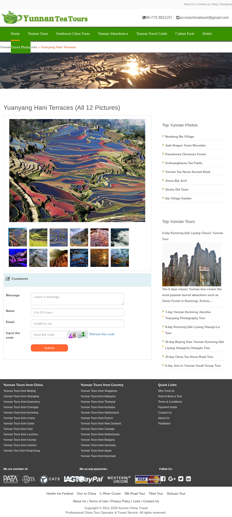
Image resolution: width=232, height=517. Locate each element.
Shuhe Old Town (176, 189)
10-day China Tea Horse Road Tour (189, 357)
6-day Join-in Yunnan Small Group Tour (193, 365)
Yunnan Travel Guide (151, 34)
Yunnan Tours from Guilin (18, 423)
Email (10, 322)
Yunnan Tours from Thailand (98, 401)
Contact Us (151, 501)
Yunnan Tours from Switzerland (100, 412)
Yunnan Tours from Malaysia (98, 396)
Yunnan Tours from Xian (18, 429)
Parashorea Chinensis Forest (185, 154)
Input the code (13, 335)
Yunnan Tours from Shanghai (21, 396)
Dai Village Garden (178, 198)
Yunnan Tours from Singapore (99, 391)
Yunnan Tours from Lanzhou (20, 434)
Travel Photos (21, 47)
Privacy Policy (120, 501)
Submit (49, 348)
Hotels (207, 34)
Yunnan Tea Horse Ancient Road (187, 172)
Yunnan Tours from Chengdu (21, 407)
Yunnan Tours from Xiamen (20, 445)
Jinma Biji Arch (176, 180)
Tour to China (86, 493)
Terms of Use (98, 501)
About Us (189, 4)
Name (10, 311)
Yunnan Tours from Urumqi (19, 439)
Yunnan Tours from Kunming (20, 412)
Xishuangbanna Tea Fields (183, 163)
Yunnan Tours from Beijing (19, 391)
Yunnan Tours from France (97, 418)
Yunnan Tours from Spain (96, 450)
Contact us (203, 4)
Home (15, 34)
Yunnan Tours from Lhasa (19, 418)
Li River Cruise (110, 493)
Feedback (226, 4)
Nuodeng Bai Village (179, 136)
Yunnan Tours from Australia (98, 407)
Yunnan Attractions (111, 34)
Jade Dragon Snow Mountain (185, 145)
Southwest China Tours (73, 34)
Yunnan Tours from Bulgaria (98, 439)
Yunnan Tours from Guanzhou (21, 401)
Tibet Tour (156, 493)
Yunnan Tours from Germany (98, 445)
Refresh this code (102, 334)
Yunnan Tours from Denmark (98, 456)
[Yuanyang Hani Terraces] (18, 237)
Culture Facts (184, 34)
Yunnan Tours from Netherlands (100, 434)
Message (13, 295)
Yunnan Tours (38, 34)
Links (136, 501)
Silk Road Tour (134, 493)
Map (215, 4)
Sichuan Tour (176, 493)
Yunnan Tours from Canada (97, 429)
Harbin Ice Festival (59, 493)
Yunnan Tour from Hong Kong (21, 450)
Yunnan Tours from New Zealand (101, 423)
